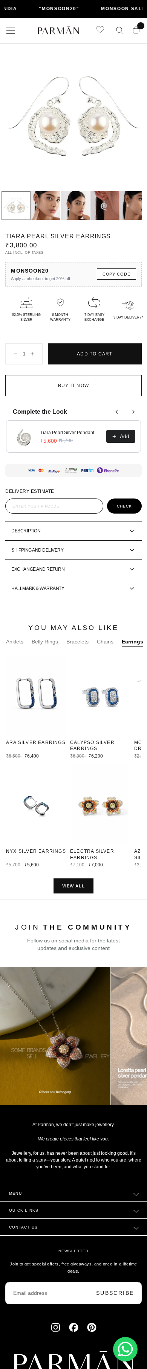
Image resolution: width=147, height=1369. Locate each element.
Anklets (14, 646)
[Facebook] (73, 1332)
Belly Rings (45, 646)
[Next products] (133, 417)
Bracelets (77, 646)
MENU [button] (15, 1198)
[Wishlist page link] (100, 30)
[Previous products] (117, 417)
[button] (10, 30)
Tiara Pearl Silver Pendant (67, 437)
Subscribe (115, 1298)
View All (73, 891)
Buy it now (73, 390)
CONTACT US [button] (23, 1232)
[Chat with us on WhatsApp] (125, 1349)
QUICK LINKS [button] (23, 1215)
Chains (105, 646)
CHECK (124, 511)
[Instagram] (55, 1332)
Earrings (132, 646)
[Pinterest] (91, 1332)
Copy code (116, 279)
